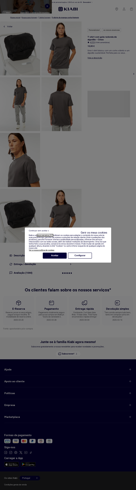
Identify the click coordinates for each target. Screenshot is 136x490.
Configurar (80, 255)
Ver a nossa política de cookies (41, 250)
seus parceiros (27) (45, 235)
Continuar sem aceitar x (39, 231)
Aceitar (54, 255)
